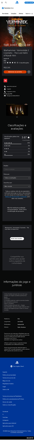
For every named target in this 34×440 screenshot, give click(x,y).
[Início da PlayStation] (17, 2)
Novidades (5, 13)
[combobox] (17, 169)
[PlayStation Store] (8, 8)
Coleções (13, 13)
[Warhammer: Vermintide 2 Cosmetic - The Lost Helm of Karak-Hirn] (17, 110)
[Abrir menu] (2, 2)
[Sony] (30, 439)
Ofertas (21, 13)
